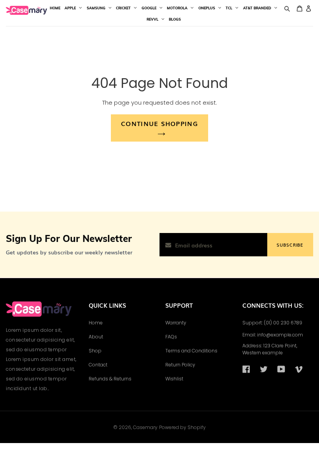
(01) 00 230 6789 (283, 322)
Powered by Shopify (182, 427)
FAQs (171, 336)
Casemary (145, 427)
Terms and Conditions (191, 350)
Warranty (175, 322)
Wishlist (174, 378)
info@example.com (280, 334)
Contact (98, 364)
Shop (95, 350)
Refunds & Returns (110, 378)
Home (96, 322)
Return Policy (180, 364)
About (96, 336)
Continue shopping (159, 123)
